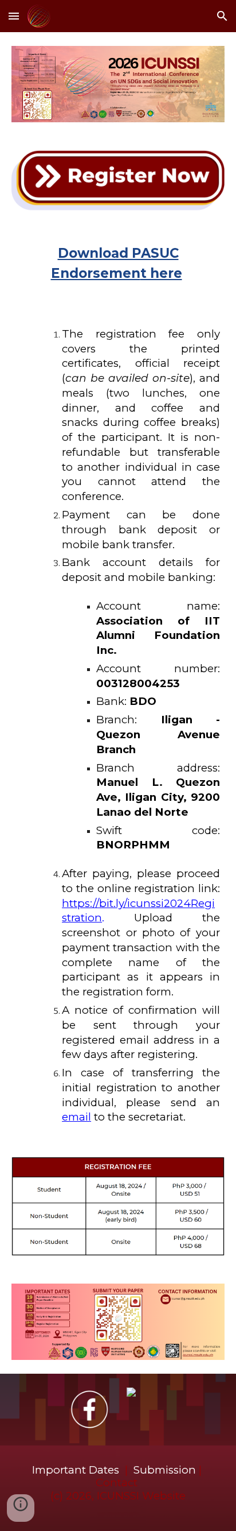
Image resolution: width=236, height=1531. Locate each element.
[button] (13, 16)
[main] (118, 266)
